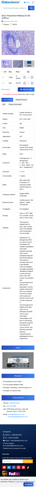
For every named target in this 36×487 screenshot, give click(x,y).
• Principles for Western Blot (11, 390)
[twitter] (28, 467)
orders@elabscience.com (16, 414)
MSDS (15, 24)
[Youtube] (4, 467)
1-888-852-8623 (14, 403)
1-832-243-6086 (11, 406)
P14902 (22, 171)
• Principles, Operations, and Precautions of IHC (18, 387)
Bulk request (6, 89)
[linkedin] (9, 467)
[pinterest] (23, 467)
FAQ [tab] (3, 104)
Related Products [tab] (21, 100)
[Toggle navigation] (32, 2)
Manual (6, 24)
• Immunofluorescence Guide (11, 381)
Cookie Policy (19, 481)
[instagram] (18, 467)
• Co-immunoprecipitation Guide (12, 384)
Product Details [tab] (7, 100)
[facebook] (14, 467)
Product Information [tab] (15, 104)
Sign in (28, 2)
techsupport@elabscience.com (18, 416)
